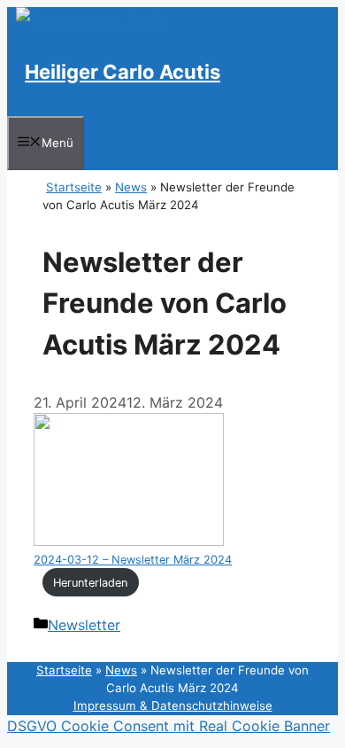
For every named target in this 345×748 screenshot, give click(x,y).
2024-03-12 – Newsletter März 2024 (133, 559)
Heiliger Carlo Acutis (122, 71)
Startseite (74, 187)
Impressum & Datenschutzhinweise (172, 705)
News (131, 187)
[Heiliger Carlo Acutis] (92, 18)
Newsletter (84, 625)
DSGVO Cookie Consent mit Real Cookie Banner (168, 726)
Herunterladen (90, 582)
